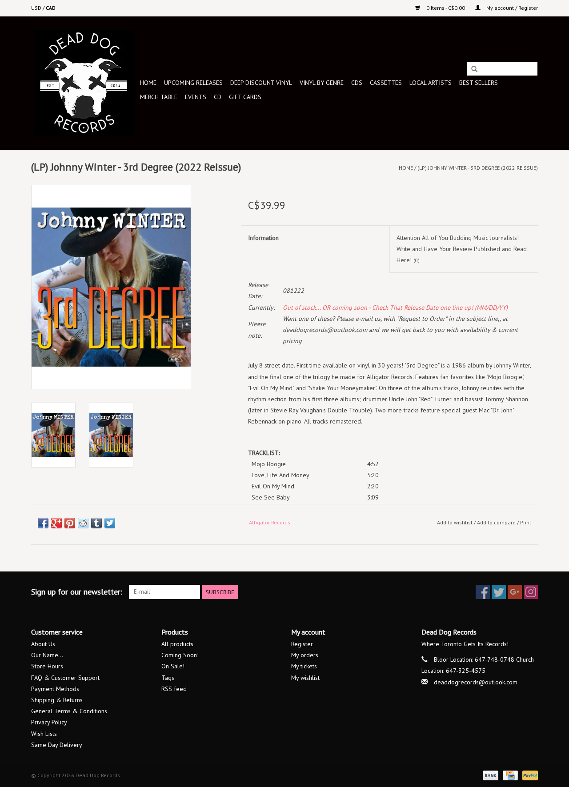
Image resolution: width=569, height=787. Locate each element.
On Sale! (172, 666)
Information (263, 238)
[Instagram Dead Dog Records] (531, 592)
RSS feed (174, 689)
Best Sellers (478, 83)
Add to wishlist (455, 522)
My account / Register (511, 7)
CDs (356, 83)
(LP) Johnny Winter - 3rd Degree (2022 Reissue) (477, 167)
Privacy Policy (49, 722)
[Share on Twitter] (109, 523)
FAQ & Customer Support (65, 678)
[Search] (474, 69)
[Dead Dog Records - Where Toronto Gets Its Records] (84, 83)
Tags (167, 678)
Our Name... (47, 655)
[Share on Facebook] (43, 523)
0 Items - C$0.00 (445, 7)
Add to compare (497, 522)
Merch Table (158, 97)
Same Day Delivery (56, 745)
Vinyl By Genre (322, 83)
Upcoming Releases (193, 83)
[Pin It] (69, 523)
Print (525, 522)
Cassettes (386, 83)
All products (177, 644)
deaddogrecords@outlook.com (475, 682)
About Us (43, 644)
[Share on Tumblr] (96, 523)
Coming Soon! (180, 655)
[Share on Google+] (56, 523)
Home (148, 83)
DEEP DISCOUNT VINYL (261, 83)
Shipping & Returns (57, 700)
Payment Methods (55, 689)
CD (217, 97)
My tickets (304, 666)
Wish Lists (44, 734)
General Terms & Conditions (69, 711)
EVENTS (195, 97)
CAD (51, 7)
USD (37, 7)
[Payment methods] (490, 774)
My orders (304, 655)
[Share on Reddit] (83, 523)
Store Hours (47, 666)
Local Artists (430, 83)
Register (302, 644)
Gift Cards (245, 97)
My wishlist (305, 678)
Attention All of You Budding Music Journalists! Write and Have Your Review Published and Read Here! (462, 249)
